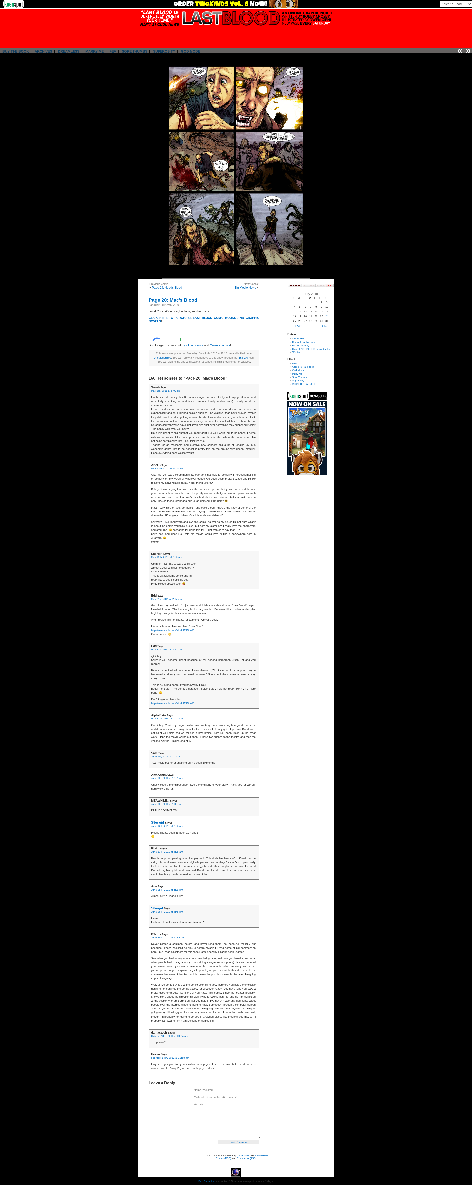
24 (326, 316)
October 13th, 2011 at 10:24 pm (169, 1036)
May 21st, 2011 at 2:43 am (166, 649)
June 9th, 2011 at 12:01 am (167, 778)
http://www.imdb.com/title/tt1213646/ (172, 630)
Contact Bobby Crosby (305, 342)
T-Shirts (296, 352)
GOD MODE (190, 51)
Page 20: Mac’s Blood (173, 300)
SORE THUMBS (134, 51)
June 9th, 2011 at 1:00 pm (166, 804)
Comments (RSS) (246, 1158)
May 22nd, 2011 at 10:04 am (167, 718)
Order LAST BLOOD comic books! (311, 349)
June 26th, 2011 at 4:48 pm (167, 911)
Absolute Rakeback (303, 367)
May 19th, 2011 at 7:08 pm (166, 557)
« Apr (298, 326)
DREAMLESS (68, 51)
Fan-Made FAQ (300, 345)
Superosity (298, 380)
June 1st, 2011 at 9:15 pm (166, 756)
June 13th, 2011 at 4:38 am (167, 851)
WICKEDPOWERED (303, 384)
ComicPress (261, 1155)
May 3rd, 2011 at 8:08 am (165, 390)
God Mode (298, 370)
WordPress (243, 1155)
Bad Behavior (206, 1181)
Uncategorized (162, 357)
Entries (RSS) (223, 1158)
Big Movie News (245, 287)
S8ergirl (157, 908)
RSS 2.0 (243, 357)
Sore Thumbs (299, 377)
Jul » (324, 326)
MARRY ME (94, 51)
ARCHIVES (43, 51)
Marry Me (297, 373)
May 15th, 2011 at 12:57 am (167, 468)
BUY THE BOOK (15, 51)
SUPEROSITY (164, 51)
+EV (113, 51)
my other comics (192, 345)
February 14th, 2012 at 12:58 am (170, 1057)
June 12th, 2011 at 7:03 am (167, 826)
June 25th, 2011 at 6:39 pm (167, 889)
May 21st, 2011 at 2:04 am (166, 599)
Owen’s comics (220, 345)
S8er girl (157, 822)
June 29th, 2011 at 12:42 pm (167, 937)
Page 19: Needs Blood (167, 287)
